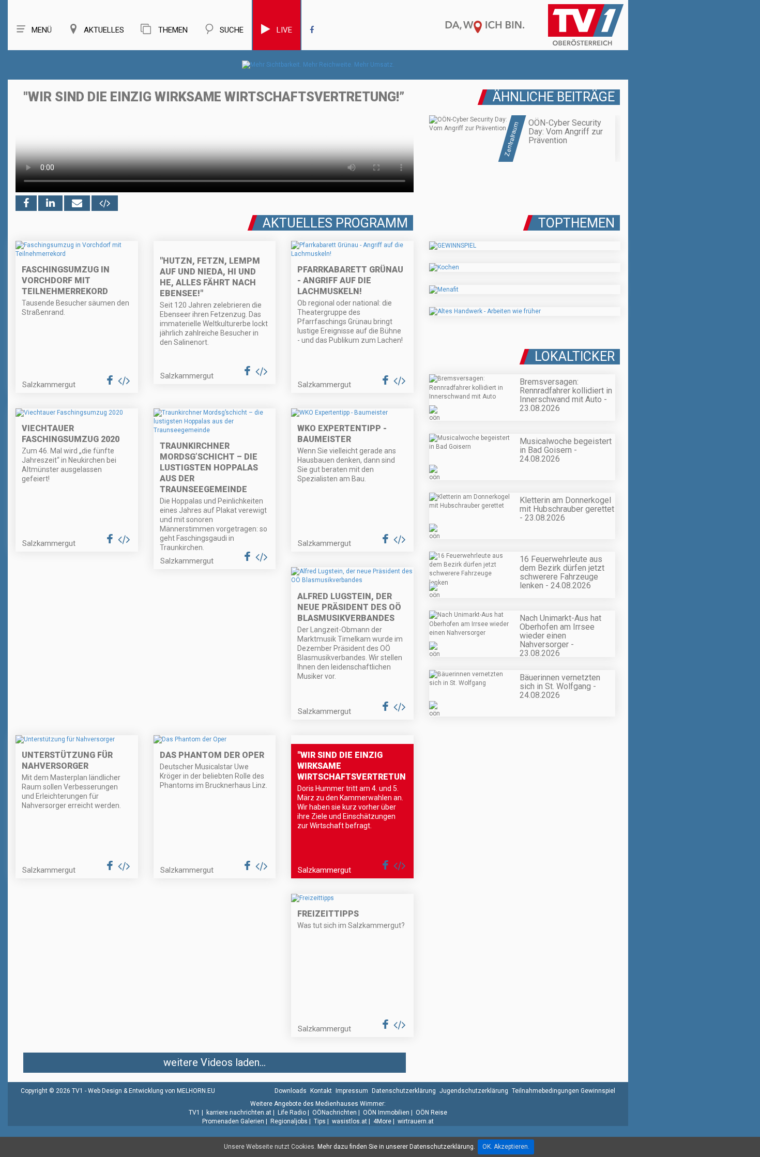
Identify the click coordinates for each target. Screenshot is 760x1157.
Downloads (291, 1090)
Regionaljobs (289, 1121)
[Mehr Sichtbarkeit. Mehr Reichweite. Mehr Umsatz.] (318, 64)
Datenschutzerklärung (404, 1090)
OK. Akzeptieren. (505, 1146)
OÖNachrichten (334, 1112)
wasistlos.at (349, 1121)
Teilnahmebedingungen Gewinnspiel (563, 1090)
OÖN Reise (431, 1112)
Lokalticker (575, 356)
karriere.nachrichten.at (238, 1112)
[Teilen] (77, 203)
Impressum (352, 1090)
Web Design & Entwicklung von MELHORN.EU (151, 1090)
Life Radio (292, 1112)
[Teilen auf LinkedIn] (50, 203)
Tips (320, 1121)
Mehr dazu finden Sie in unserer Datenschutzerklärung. (396, 1146)
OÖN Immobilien (386, 1112)
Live (284, 30)
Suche (232, 30)
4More (382, 1121)
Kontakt (321, 1090)
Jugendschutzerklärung (473, 1090)
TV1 (194, 1112)
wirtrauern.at (416, 1121)
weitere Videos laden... (214, 1062)
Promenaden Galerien (233, 1121)
